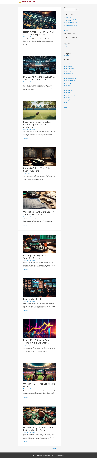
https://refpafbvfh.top (67, 64)
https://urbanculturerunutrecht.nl (69, 76)
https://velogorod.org (67, 97)
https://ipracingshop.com (68, 93)
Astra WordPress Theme (60, 455)
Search (65, 7)
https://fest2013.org (67, 102)
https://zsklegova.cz (67, 63)
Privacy (68, 1)
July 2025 (65, 44)
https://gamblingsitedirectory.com (70, 80)
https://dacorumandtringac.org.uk (70, 71)
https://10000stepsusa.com (68, 99)
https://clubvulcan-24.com (68, 90)
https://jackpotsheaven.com (69, 87)
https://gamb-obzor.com (68, 81)
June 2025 (65, 46)
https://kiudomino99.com (68, 83)
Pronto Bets (66, 106)
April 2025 (65, 49)
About (62, 1)
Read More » (25, 92)
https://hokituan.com (67, 85)
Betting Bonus (56, 1)
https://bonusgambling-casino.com (70, 78)
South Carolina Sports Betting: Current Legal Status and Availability (37, 124)
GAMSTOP (65, 107)
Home (52, 1)
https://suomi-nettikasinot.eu (69, 68)
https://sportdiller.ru (67, 100)
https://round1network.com (68, 75)
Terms (72, 1)
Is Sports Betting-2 (32, 299)
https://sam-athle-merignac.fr (69, 73)
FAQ (65, 1)
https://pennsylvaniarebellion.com (70, 95)
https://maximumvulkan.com (69, 88)
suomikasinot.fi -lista (71, 31)
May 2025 (65, 48)
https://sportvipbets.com (68, 66)
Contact (76, 1)
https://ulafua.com (67, 92)
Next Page (54, 448)
